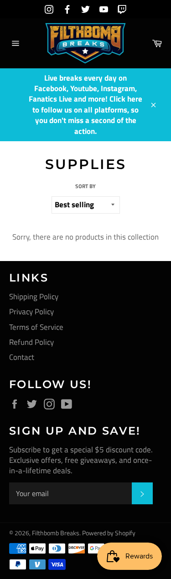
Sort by (85, 186)
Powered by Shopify (108, 533)
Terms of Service (36, 327)
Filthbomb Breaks (55, 533)
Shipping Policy (33, 296)
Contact (21, 357)
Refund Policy (31, 342)
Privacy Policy (31, 312)
